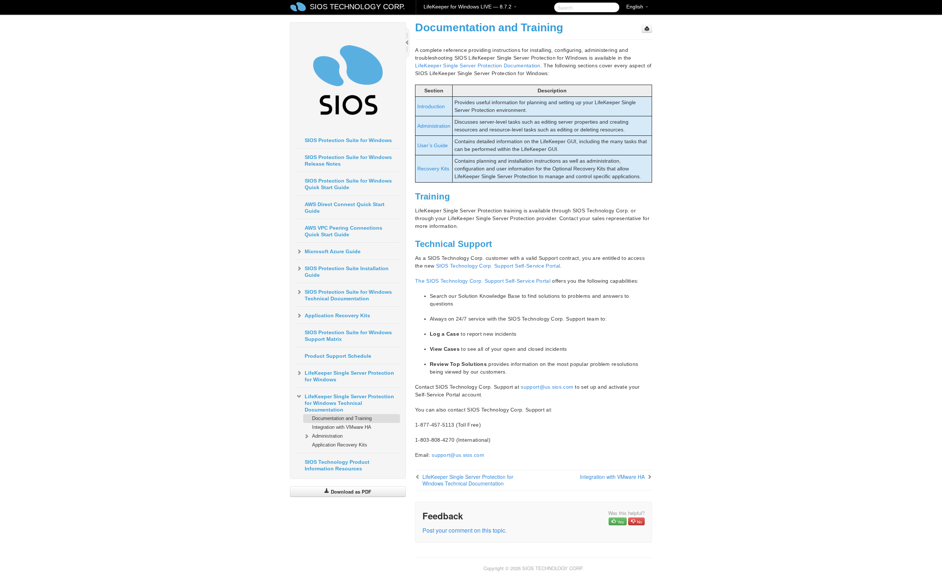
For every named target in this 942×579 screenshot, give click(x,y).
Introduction (431, 106)
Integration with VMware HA (341, 427)
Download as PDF (350, 491)
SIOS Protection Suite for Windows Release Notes (348, 160)
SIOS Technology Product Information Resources (337, 465)
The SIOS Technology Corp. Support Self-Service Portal (482, 281)
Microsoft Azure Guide (333, 251)
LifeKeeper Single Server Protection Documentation (478, 65)
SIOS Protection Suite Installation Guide (347, 271)
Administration (327, 436)
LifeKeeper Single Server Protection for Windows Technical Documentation (349, 403)
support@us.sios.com (547, 387)
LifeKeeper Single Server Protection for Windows (349, 376)
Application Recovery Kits (337, 315)
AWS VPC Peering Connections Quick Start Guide (343, 231)
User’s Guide (432, 145)
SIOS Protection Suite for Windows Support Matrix (348, 335)
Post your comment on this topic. (464, 530)
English (635, 7)
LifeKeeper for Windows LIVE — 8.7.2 (468, 7)
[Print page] (647, 29)
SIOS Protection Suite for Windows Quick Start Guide (348, 184)
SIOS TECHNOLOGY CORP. (357, 7)
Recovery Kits (433, 169)
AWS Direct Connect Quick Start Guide (345, 207)
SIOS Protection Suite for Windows (348, 140)
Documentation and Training (342, 418)
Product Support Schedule (338, 356)
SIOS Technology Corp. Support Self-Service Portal (498, 266)
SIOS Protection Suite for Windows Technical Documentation (348, 295)
